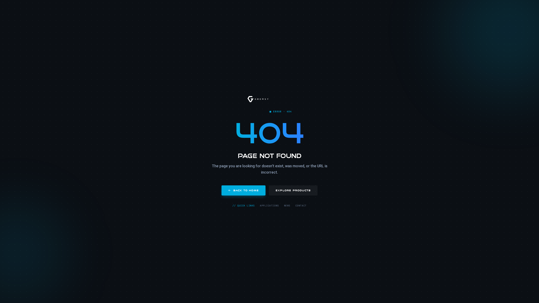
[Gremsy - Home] (258, 99)
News (287, 205)
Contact (301, 205)
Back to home (246, 190)
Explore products (293, 190)
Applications (269, 205)
